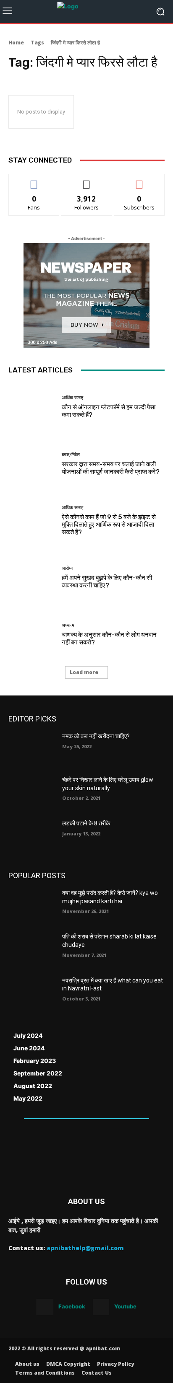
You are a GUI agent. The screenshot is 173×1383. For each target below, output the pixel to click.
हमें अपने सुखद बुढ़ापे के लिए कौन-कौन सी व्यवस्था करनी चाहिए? (107, 581)
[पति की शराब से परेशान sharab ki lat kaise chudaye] (31, 949)
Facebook (71, 1306)
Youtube (125, 1306)
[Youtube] (101, 1307)
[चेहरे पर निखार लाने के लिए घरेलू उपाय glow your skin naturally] (31, 792)
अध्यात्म (68, 625)
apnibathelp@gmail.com (85, 1248)
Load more (84, 672)
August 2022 (32, 1085)
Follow (87, 180)
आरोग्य (67, 568)
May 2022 (27, 1098)
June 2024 (29, 1048)
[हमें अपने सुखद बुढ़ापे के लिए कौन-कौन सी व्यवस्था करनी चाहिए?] (31, 577)
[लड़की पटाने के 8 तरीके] (31, 835)
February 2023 (34, 1060)
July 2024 (28, 1035)
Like (34, 180)
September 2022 (37, 1073)
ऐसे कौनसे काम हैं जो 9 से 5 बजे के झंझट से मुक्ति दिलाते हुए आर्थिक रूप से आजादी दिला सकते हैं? (109, 524)
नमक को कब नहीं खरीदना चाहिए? (96, 736)
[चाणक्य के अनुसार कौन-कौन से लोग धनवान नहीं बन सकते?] (31, 634)
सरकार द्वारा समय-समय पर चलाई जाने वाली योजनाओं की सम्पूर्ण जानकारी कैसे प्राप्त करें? (111, 468)
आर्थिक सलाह (72, 398)
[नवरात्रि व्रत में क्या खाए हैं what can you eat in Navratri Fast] (31, 993)
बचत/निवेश (71, 454)
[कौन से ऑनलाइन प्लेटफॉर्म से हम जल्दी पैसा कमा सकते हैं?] (31, 407)
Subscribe (139, 180)
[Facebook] (45, 1307)
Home (16, 42)
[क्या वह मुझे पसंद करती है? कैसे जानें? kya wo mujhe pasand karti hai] (31, 905)
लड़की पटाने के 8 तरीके (86, 823)
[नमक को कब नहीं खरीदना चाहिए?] (31, 748)
